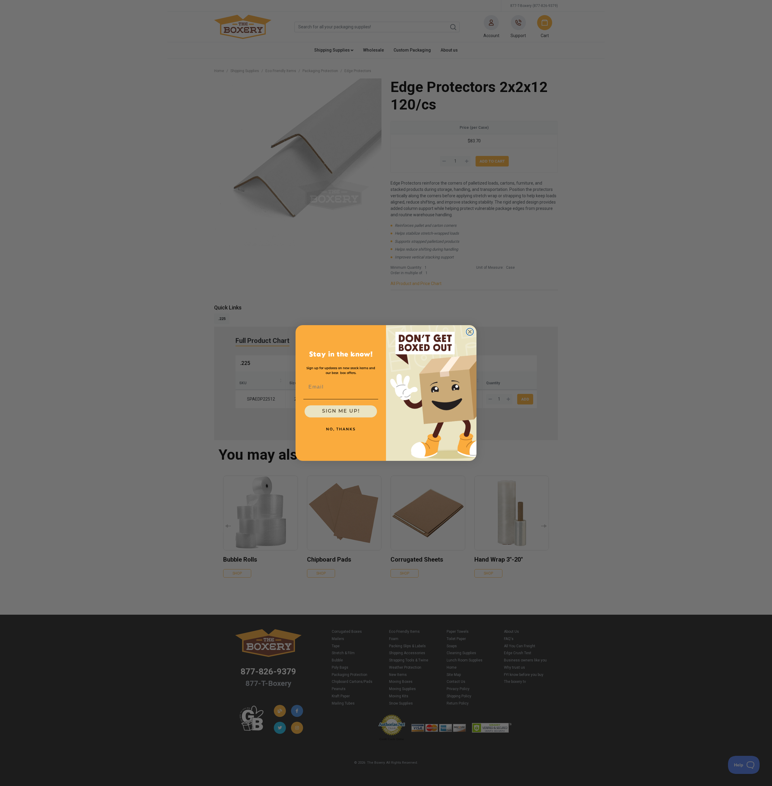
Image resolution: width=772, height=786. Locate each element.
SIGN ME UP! (341, 411)
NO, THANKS (341, 429)
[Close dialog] (469, 331)
